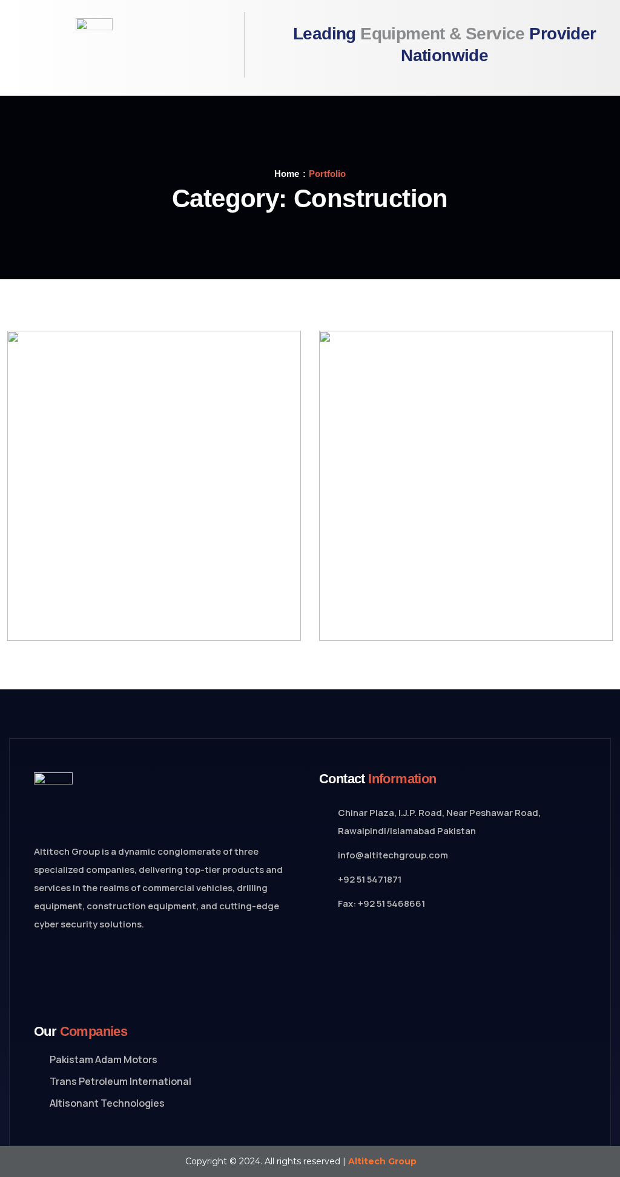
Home (286, 173)
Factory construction (418, 610)
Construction (88, 598)
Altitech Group (382, 1161)
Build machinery (98, 610)
